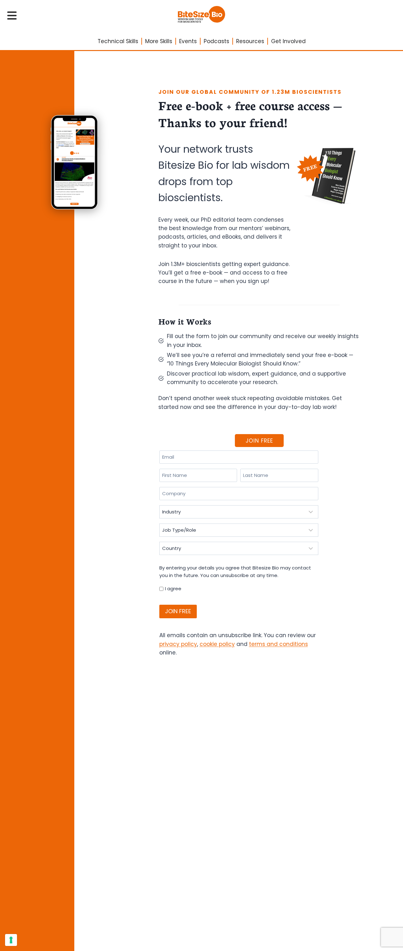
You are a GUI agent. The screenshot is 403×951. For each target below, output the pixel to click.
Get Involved (288, 41)
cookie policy (217, 644)
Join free (259, 440)
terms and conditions (278, 644)
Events (188, 41)
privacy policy (178, 644)
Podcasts (216, 41)
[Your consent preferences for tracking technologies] (11, 940)
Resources (250, 41)
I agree (173, 588)
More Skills (158, 41)
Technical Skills (118, 41)
